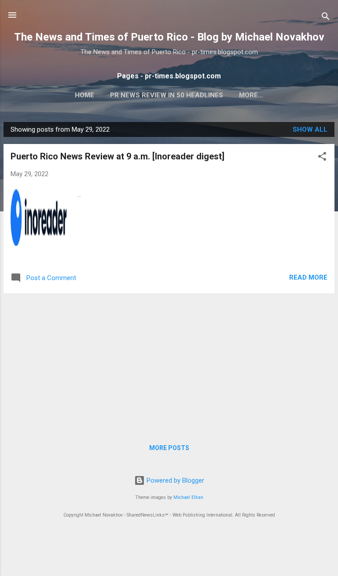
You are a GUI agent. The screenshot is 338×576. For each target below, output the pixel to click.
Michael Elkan (188, 497)
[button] (322, 158)
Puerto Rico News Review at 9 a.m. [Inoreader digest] (117, 156)
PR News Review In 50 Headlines (166, 95)
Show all (310, 129)
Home (84, 95)
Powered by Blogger (174, 480)
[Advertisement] (169, 362)
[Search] (325, 17)
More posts (169, 447)
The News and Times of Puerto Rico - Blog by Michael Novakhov (169, 37)
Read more (308, 277)
